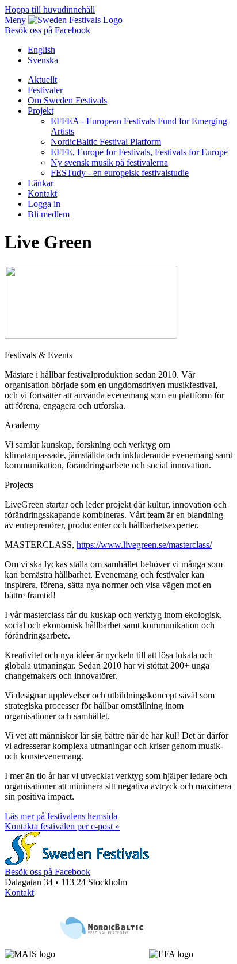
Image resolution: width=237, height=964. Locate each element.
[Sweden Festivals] (75, 20)
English (41, 50)
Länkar (40, 183)
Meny (15, 20)
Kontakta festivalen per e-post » (62, 826)
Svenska (43, 60)
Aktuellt (42, 80)
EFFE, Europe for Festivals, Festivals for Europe (139, 152)
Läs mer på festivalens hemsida (61, 816)
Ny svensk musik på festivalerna (109, 162)
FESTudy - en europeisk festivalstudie (120, 173)
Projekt (40, 111)
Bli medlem (49, 214)
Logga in (44, 204)
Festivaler (45, 90)
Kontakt (42, 193)
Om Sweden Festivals (67, 100)
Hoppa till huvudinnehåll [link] (50, 9)
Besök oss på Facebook (47, 30)
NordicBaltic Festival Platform (106, 142)
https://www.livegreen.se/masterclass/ (144, 545)
